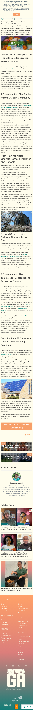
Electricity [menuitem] (4, 606)
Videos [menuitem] (20, 606)
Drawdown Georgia (7, 355)
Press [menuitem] (20, 639)
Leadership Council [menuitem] (24, 637)
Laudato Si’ (9, 69)
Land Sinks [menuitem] (4, 608)
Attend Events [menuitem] (22, 625)
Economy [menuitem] (4, 622)
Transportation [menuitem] (5, 611)
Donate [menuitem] (20, 628)
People (29, 434)
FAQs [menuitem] (2, 642)
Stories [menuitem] (20, 654)
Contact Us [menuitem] (4, 640)
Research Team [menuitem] (6, 636)
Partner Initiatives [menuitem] (6, 638)
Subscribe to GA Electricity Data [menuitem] (23, 622)
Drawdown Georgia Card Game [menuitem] (24, 609)
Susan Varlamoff (8, 19)
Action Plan (24, 316)
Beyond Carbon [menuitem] (7, 615)
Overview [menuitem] (4, 604)
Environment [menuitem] (5, 624)
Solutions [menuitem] (5, 600)
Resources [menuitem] (22, 600)
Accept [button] (16, 14)
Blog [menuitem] (19, 612)
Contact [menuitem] (21, 659)
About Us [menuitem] (4, 629)
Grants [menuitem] (20, 604)
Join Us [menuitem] (21, 617)
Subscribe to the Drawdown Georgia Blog (16, 426)
